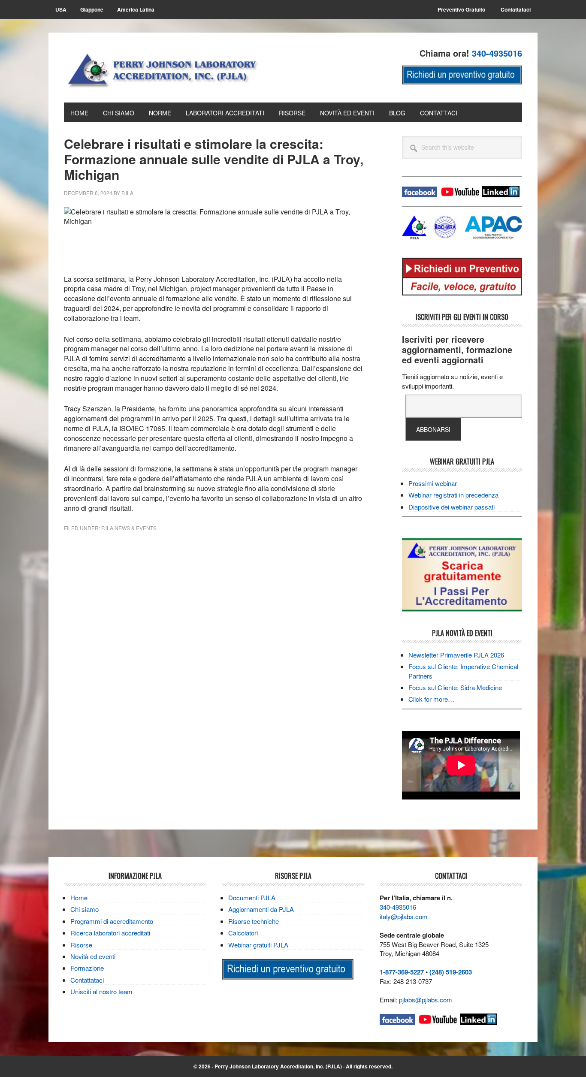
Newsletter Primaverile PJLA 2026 (456, 654)
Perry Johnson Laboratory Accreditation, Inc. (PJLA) (278, 1066)
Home (79, 897)
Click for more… (431, 698)
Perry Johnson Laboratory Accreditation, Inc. (171, 69)
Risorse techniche (253, 921)
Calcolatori (243, 932)
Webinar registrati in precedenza (453, 494)
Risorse (81, 944)
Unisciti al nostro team (101, 991)
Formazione (87, 967)
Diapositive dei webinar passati (451, 506)
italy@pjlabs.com (404, 916)
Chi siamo (84, 909)
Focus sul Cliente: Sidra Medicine (455, 687)
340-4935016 (398, 906)
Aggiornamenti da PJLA (261, 909)
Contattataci (87, 979)
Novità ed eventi (92, 956)
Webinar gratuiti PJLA (258, 944)
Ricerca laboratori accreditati (110, 932)
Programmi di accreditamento (111, 921)
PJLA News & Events (129, 527)
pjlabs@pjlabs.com (425, 999)
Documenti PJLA (251, 897)
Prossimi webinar (432, 483)
